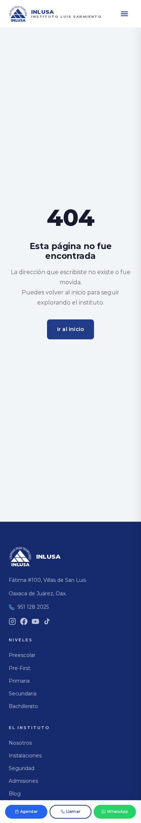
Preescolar (22, 655)
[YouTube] (35, 621)
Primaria (19, 681)
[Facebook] (23, 621)
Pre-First (19, 668)
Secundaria (23, 693)
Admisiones (23, 781)
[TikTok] (47, 621)
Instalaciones (25, 755)
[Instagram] (12, 621)
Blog (15, 793)
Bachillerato (23, 706)
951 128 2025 (33, 607)
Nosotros (20, 743)
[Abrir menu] (124, 14)
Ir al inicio (70, 329)
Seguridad (21, 768)
